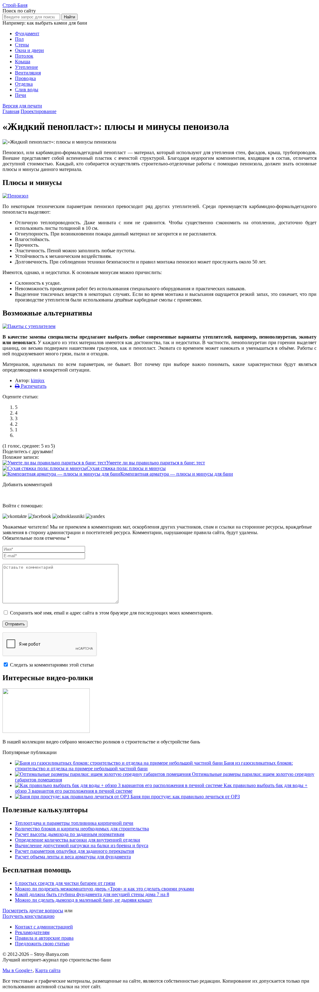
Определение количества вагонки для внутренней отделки (77, 839)
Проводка (25, 78)
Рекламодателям (32, 932)
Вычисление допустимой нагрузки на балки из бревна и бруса (81, 845)
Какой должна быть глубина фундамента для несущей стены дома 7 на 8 (92, 894)
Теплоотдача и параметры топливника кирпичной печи (74, 823)
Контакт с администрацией (44, 926)
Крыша (22, 61)
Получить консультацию (28, 916)
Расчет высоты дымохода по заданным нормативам (69, 834)
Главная (10, 111)
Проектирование (38, 111)
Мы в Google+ (17, 970)
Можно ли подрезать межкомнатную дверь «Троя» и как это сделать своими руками (104, 888)
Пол (19, 39)
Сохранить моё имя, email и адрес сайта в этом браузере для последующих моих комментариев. (111, 612)
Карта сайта (47, 970)
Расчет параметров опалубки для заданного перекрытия (74, 851)
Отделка (24, 84)
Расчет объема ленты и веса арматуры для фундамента (73, 856)
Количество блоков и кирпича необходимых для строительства (82, 828)
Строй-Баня (14, 5)
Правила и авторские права (44, 938)
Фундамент (27, 33)
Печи (20, 95)
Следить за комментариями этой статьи (52, 664)
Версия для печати (22, 105)
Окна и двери (29, 50)
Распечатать (33, 386)
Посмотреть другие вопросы (32, 910)
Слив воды (26, 89)
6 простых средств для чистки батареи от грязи (65, 883)
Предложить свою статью (42, 943)
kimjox (38, 380)
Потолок (24, 56)
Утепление (26, 67)
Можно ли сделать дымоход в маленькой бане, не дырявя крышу (83, 900)
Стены (22, 44)
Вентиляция (28, 72)
